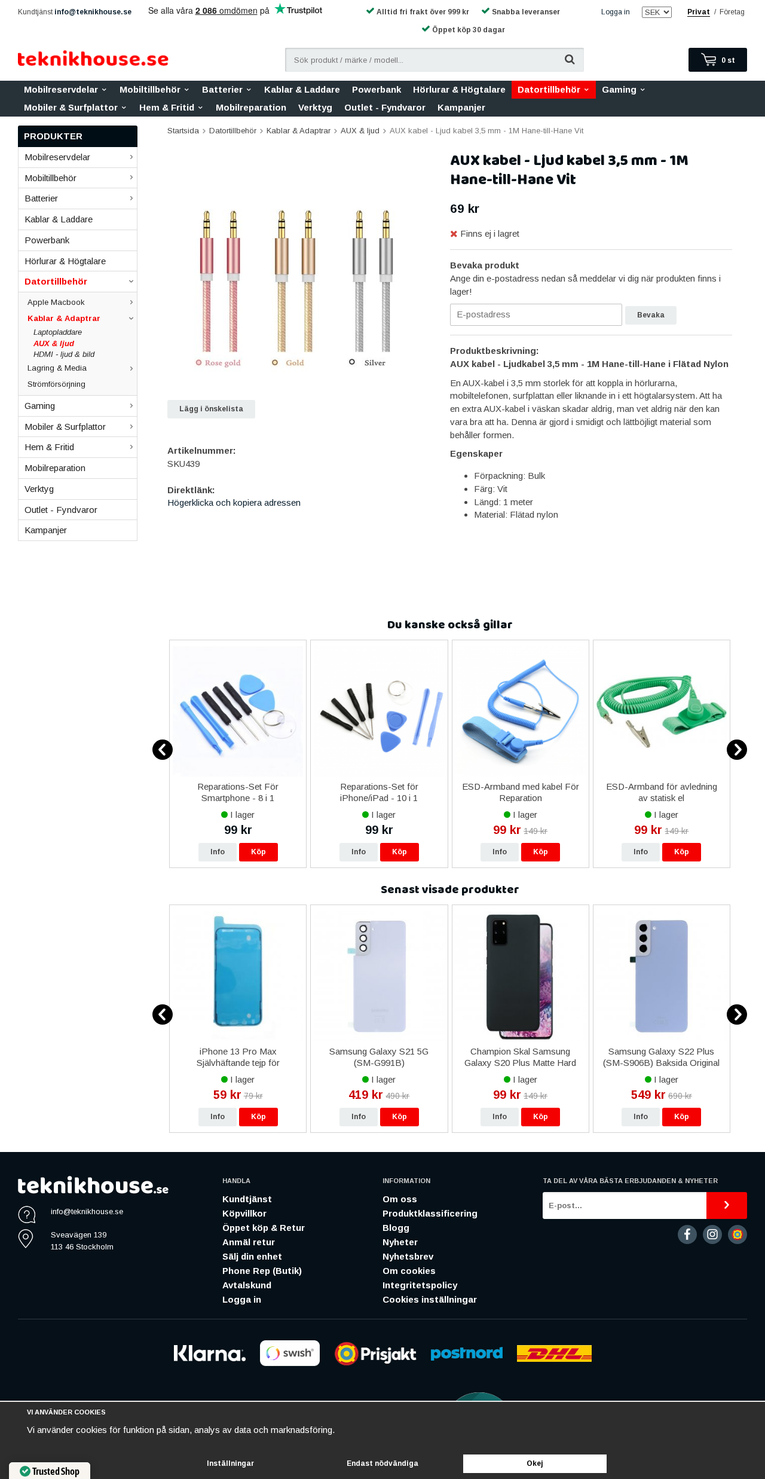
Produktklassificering (430, 1213)
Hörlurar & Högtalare (459, 89)
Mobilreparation (251, 107)
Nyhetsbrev (407, 1256)
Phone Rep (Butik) (262, 1271)
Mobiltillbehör (150, 89)
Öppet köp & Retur (263, 1228)
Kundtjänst (247, 1199)
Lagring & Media (57, 367)
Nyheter (400, 1242)
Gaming (619, 89)
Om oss (399, 1199)
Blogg (395, 1228)
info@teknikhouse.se (92, 12)
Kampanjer (461, 107)
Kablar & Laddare (302, 89)
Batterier (222, 89)
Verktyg (315, 107)
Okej (535, 1463)
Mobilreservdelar (61, 89)
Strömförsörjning (56, 384)
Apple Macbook (56, 302)
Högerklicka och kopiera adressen (234, 502)
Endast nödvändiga (382, 1463)
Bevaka (651, 315)
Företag (732, 12)
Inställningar (230, 1463)
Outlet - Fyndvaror (385, 107)
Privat (698, 12)
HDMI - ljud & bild (63, 354)
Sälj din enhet (252, 1256)
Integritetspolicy (419, 1285)
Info (217, 852)
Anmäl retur (248, 1242)
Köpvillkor (244, 1213)
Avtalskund (246, 1285)
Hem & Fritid (166, 107)
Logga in (615, 12)
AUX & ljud (53, 343)
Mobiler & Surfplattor (71, 107)
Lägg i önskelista (211, 409)
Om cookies (409, 1271)
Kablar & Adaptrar (63, 318)
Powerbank (376, 89)
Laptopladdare (57, 332)
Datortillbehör (549, 89)
